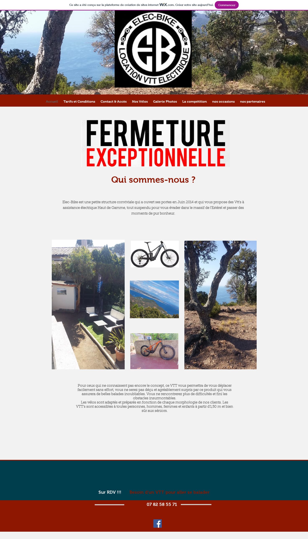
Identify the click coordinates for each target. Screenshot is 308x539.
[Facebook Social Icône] (157, 523)
